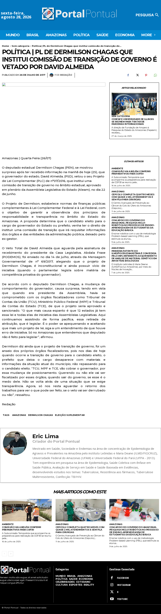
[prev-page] (4, 553)
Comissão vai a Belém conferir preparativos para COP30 (131, 172)
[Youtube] (111, 599)
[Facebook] (128, 75)
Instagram (124, 584)
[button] (148, 15)
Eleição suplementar (70, 415)
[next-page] (10, 553)
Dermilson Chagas (40, 415)
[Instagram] (111, 585)
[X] (137, 75)
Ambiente (117, 168)
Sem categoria (20, 46)
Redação (66, 75)
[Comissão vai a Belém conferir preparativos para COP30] (27, 510)
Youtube (122, 599)
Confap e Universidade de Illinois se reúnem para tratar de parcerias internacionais (133, 121)
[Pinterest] (146, 75)
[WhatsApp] (155, 75)
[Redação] (52, 75)
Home (5, 46)
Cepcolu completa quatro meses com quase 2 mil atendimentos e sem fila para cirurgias (133, 197)
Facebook (123, 577)
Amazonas (19, 415)
